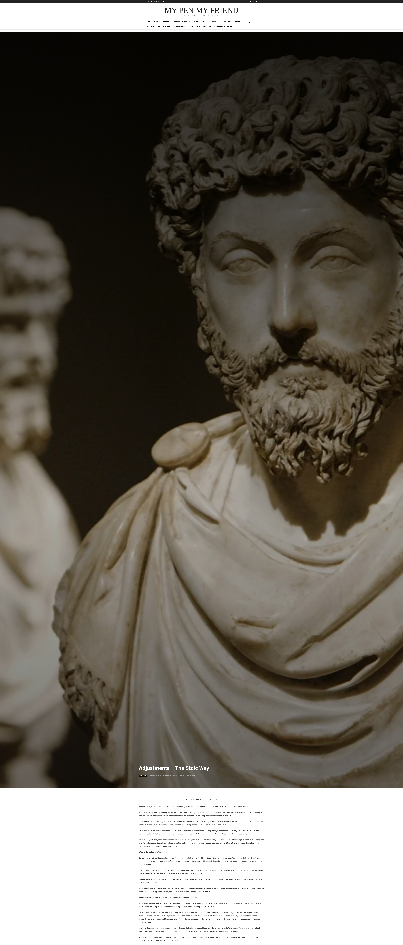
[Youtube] (256, 1)
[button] (248, 21)
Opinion (143, 776)
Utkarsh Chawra (171, 775)
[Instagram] (253, 1)
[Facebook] (250, 1)
